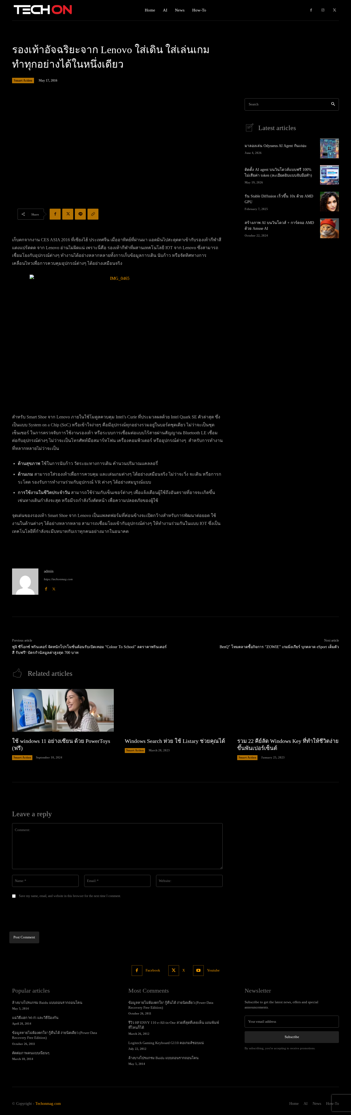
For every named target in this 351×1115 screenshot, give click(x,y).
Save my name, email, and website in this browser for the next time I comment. (70, 896)
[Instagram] (322, 10)
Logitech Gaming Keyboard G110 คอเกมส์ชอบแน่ (166, 1043)
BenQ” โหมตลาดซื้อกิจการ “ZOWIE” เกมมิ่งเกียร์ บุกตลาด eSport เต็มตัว (279, 647)
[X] (334, 10)
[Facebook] (311, 10)
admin (48, 571)
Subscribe (292, 1037)
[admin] (25, 581)
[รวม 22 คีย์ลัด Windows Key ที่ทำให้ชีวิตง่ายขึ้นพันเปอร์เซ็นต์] (288, 710)
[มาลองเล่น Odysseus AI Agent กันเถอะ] (329, 148)
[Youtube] (198, 970)
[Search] (333, 104)
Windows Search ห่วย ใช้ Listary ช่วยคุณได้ (175, 741)
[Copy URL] (92, 214)
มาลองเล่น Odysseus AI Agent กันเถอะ (276, 146)
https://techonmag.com (58, 579)
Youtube (213, 970)
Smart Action (23, 80)
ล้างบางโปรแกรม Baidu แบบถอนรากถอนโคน (47, 1003)
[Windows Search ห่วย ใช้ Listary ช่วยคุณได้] (176, 710)
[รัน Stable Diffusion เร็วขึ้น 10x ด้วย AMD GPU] (329, 201)
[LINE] (80, 214)
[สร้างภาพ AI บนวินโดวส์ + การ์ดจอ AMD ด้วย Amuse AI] (329, 228)
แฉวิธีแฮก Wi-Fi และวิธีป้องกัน (35, 1018)
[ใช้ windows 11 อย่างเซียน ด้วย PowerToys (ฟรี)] (63, 710)
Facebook (153, 970)
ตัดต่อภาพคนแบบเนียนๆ (30, 1053)
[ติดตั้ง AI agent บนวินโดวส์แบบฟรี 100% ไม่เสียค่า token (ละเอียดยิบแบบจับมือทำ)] (329, 175)
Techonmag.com (48, 1104)
